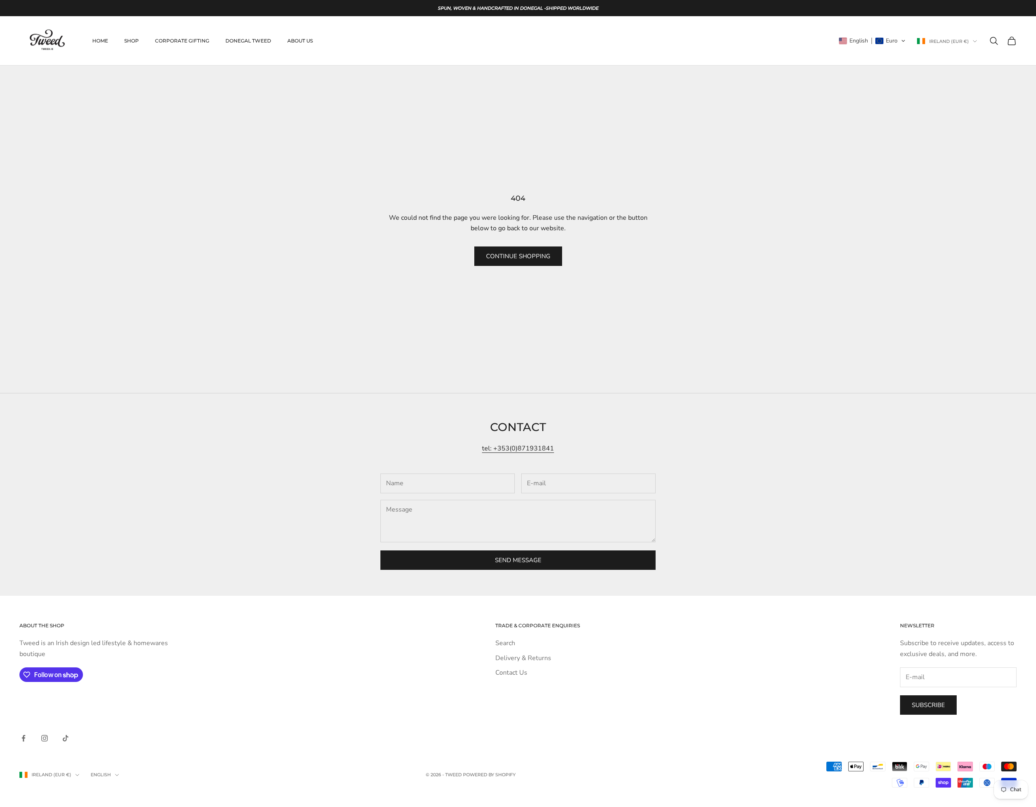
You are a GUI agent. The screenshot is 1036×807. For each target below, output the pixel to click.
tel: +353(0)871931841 (518, 448)
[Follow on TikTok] (66, 738)
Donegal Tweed (248, 41)
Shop (131, 41)
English (101, 774)
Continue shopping (518, 256)
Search (505, 643)
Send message (518, 560)
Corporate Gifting (182, 41)
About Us (300, 41)
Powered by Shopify (489, 774)
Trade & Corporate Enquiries (537, 625)
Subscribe (928, 705)
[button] (872, 40)
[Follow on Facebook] (23, 738)
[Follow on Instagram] (44, 738)
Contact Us (511, 672)
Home (100, 41)
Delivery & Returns (523, 658)
